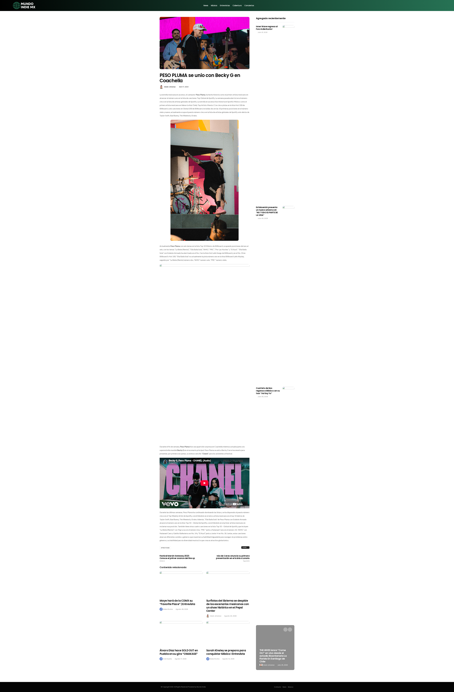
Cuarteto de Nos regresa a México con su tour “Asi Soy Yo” (268, 391)
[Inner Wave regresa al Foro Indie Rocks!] (288, 113)
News (205, 5)
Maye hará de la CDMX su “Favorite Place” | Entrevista (177, 602)
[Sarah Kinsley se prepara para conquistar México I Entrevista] (227, 633)
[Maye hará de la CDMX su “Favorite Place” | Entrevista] (181, 583)
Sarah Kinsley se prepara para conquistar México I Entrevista (226, 652)
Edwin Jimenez (170, 87)
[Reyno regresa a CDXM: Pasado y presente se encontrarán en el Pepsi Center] (275, 647)
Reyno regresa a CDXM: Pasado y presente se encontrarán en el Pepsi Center (273, 657)
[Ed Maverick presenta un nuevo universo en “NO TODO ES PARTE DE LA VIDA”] (288, 294)
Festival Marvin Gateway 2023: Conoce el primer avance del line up (177, 558)
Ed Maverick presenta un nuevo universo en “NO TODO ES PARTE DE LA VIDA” (267, 211)
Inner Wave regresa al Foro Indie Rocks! (267, 27)
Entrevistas (225, 5)
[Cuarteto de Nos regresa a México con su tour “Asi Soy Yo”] (288, 475)
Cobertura (237, 5)
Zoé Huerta (167, 659)
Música (214, 5)
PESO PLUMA (166, 548)
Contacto (277, 687)
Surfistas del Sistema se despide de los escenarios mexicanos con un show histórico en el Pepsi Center (227, 606)
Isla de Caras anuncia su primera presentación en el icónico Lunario (232, 558)
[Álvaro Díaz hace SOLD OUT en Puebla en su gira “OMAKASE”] (181, 633)
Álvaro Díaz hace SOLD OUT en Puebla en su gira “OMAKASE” (179, 652)
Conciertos (249, 5)
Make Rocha (168, 609)
